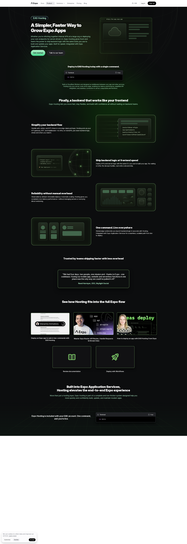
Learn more (12, 536)
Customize (7, 539)
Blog (85, 3)
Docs (42, 3)
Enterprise (70, 3)
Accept (32, 539)
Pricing (79, 3)
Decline (16, 539)
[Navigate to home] (34, 3)
